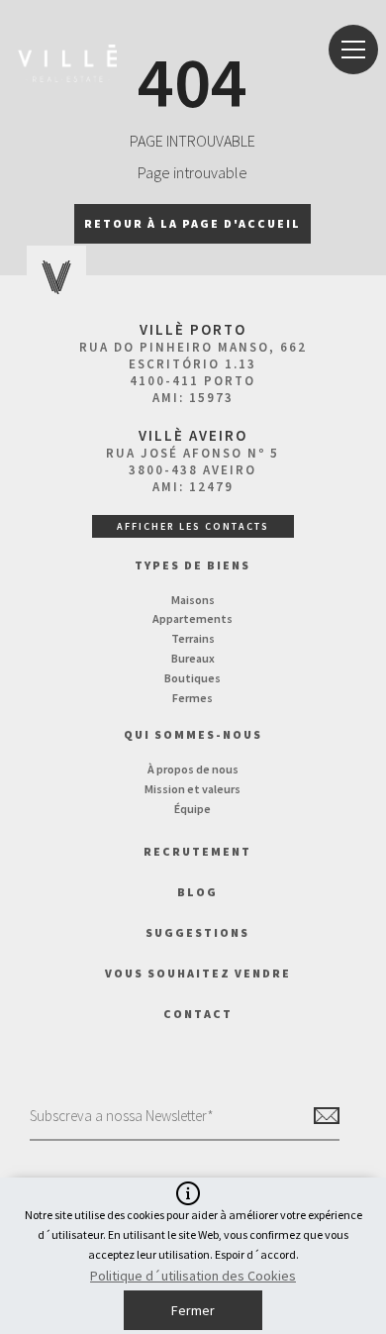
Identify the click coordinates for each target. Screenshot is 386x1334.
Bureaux (193, 658)
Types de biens (192, 565)
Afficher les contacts (193, 526)
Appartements (192, 618)
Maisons (193, 599)
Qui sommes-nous (193, 734)
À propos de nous (193, 769)
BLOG (197, 891)
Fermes (192, 697)
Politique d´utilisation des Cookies (193, 1275)
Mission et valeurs (193, 788)
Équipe (192, 808)
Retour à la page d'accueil (192, 223)
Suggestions (197, 932)
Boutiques (192, 677)
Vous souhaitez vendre (198, 973)
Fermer (193, 1310)
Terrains (193, 638)
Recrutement (197, 851)
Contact (198, 1013)
